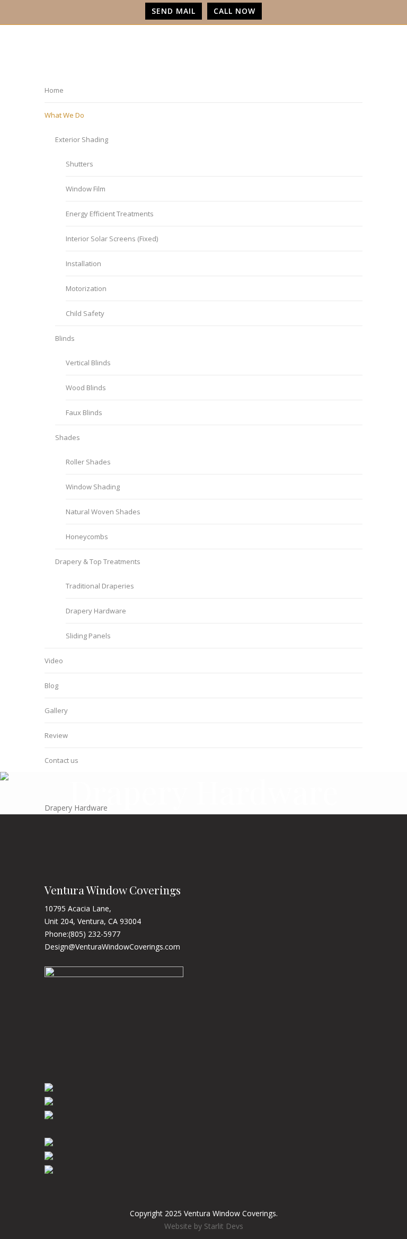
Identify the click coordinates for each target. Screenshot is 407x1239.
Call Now (234, 11)
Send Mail (174, 11)
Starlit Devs (223, 1226)
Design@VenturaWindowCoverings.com (112, 947)
